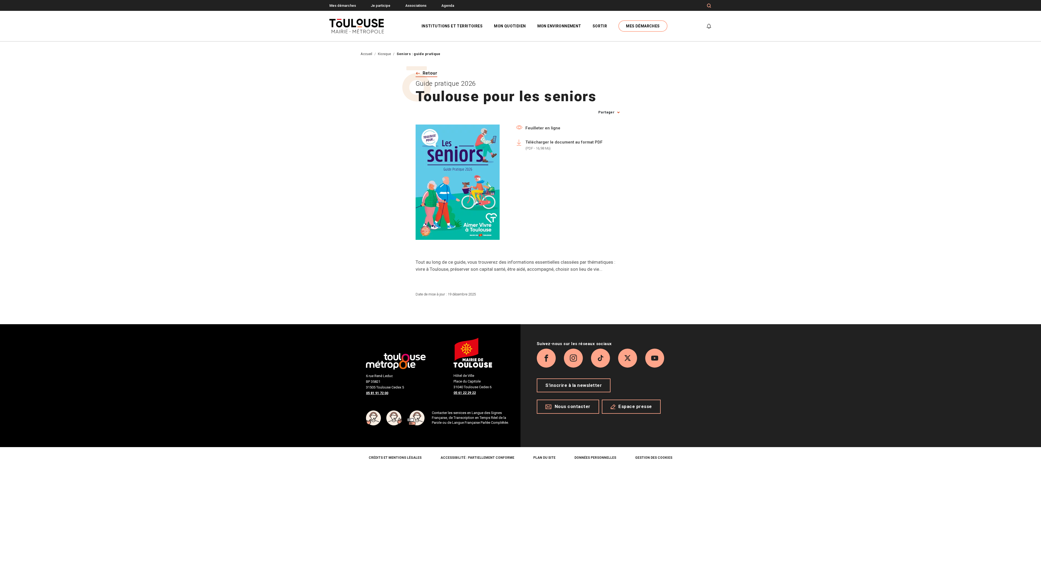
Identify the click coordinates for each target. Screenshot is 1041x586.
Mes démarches (342, 5)
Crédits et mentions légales (395, 458)
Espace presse (635, 406)
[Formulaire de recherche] (709, 5)
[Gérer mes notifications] (709, 26)
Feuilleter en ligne (542, 128)
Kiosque (384, 54)
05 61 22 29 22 (465, 393)
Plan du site (544, 458)
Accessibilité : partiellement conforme (477, 458)
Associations (415, 5)
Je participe (380, 5)
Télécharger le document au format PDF (564, 145)
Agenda (447, 5)
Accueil (366, 54)
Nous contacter (572, 406)
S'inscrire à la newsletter (573, 385)
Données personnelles (595, 458)
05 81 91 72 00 (377, 393)
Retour (430, 73)
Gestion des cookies (653, 458)
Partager (606, 112)
